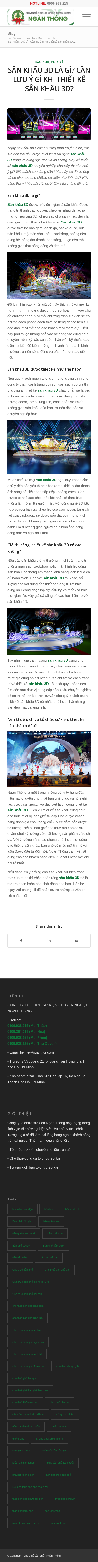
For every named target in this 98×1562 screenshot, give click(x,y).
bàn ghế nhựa (51, 1221)
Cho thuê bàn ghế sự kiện (27, 1330)
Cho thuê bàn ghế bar (57, 1269)
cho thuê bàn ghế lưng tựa (27, 1317)
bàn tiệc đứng (20, 1257)
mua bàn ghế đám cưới (60, 1462)
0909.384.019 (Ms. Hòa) (26, 1032)
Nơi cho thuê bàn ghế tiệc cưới (30, 1486)
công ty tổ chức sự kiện (26, 1426)
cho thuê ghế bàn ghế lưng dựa (30, 1390)
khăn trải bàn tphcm (23, 1462)
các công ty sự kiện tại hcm (28, 1414)
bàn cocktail (72, 1209)
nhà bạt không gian (23, 1474)
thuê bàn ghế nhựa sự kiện (27, 1498)
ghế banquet (59, 1426)
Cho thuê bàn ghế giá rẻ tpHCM (30, 1281)
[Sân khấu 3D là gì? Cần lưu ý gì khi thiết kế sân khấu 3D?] (49, 124)
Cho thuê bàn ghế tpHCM (27, 1354)
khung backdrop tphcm (49, 1438)
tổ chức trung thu (60, 1523)
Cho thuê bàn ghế (22, 1269)
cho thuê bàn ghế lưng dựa (27, 1305)
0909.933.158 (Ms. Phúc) (27, 1037)
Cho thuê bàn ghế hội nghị (27, 1293)
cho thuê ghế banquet (24, 1378)
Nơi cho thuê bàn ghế (58, 1474)
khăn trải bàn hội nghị (54, 1450)
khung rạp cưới (21, 1450)
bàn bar (48, 1209)
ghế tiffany (18, 1438)
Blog (11, 33)
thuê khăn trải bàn (22, 1510)
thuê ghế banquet (65, 1498)
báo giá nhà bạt (49, 1257)
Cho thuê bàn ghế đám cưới (28, 1366)
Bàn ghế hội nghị (21, 1221)
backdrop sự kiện (22, 1209)
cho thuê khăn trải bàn (25, 1402)
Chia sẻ (57, 62)
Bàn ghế (51, 38)
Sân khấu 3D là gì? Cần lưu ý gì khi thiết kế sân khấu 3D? (49, 79)
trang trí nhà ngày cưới (25, 1523)
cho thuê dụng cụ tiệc (68, 1366)
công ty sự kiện (65, 1414)
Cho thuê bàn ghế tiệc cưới (28, 1342)
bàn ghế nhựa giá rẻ (23, 1233)
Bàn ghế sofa (55, 1233)
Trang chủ (29, 38)
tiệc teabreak (52, 1510)
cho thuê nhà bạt (59, 1402)
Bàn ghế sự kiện (21, 1245)
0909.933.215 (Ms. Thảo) (27, 1026)
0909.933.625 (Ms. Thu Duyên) (32, 1043)
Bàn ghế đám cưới (53, 1245)
